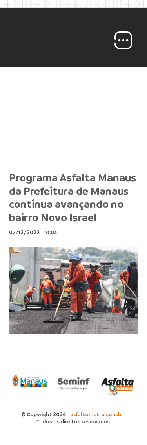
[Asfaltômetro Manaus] (60, 40)
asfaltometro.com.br (96, 414)
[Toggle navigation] (123, 40)
